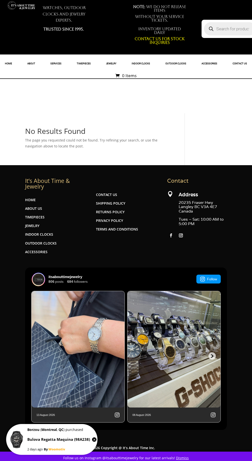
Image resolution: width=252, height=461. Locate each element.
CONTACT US (106, 194)
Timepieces (84, 63)
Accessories (209, 63)
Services (56, 63)
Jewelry (111, 63)
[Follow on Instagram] (181, 235)
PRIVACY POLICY (109, 220)
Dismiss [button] (182, 458)
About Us (33, 208)
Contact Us (240, 63)
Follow (212, 279)
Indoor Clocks (141, 63)
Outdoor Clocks (175, 63)
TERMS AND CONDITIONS (117, 229)
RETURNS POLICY (110, 212)
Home (8, 63)
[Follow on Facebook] (171, 235)
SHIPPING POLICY (110, 203)
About (31, 63)
